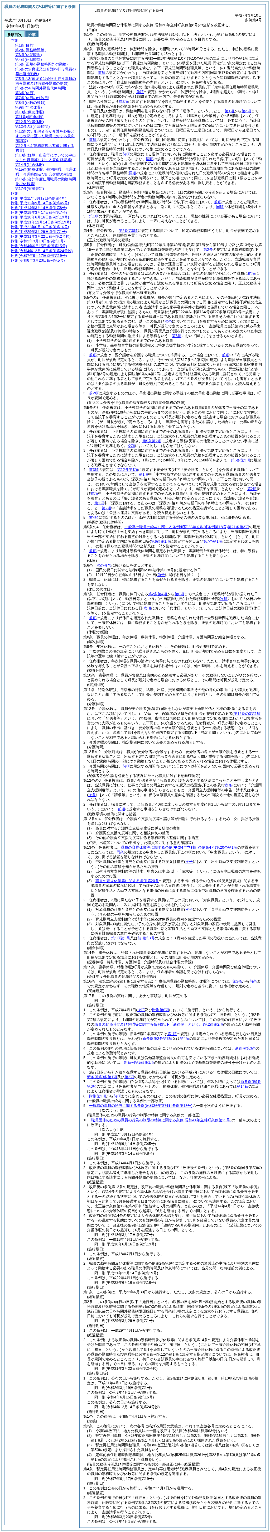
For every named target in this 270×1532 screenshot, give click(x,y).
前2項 (123, 101)
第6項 (179, 594)
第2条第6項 (128, 230)
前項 (101, 72)
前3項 (94, 469)
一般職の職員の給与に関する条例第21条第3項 (186, 527)
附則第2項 (97, 1096)
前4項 (94, 517)
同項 (149, 159)
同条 (120, 852)
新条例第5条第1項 (139, 1062)
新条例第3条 (245, 1048)
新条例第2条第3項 (157, 1038)
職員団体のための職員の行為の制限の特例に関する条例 (161, 1120)
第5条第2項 (151, 441)
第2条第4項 (157, 594)
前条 (253, 981)
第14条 (242, 1086)
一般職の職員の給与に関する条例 (140, 1105)
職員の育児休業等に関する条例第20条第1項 (179, 847)
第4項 (184, 1038)
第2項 (252, 489)
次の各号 (104, 565)
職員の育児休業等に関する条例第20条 (127, 881)
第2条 (208, 249)
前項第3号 (146, 938)
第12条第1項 (127, 469)
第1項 (229, 111)
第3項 (246, 111)
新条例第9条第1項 (102, 1077)
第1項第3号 (120, 938)
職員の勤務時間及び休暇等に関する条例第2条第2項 (158, 1024)
